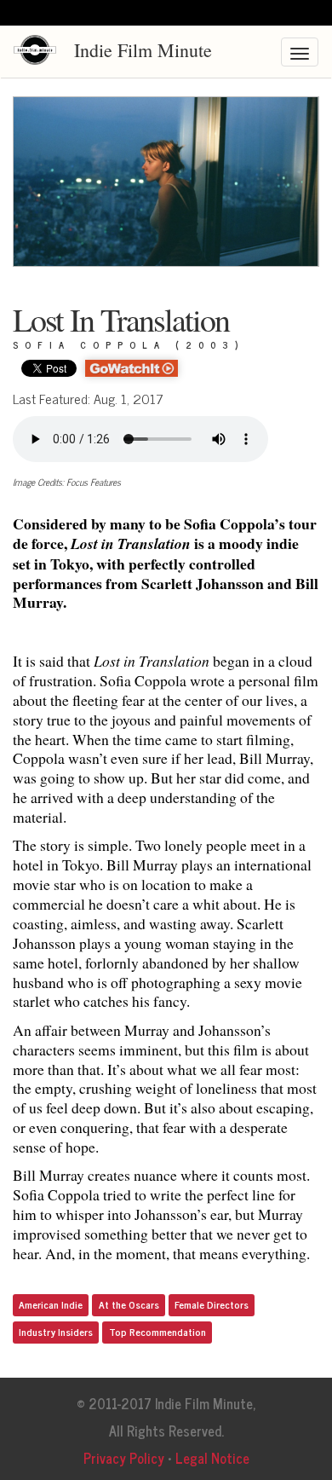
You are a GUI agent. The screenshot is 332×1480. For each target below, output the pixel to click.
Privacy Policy (123, 1458)
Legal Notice (212, 1458)
